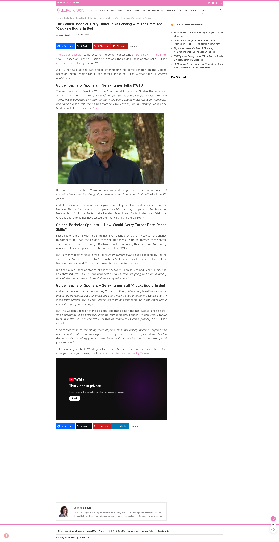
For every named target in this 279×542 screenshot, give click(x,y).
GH (112, 10)
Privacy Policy (147, 531)
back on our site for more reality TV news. (124, 353)
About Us (91, 531)
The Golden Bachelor (69, 54)
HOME (93, 10)
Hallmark (190, 10)
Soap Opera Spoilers (74, 531)
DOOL (129, 10)
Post (95, 108)
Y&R (137, 10)
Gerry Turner (64, 95)
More (203, 10)
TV (179, 10)
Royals (171, 10)
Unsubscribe (163, 531)
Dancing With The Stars (151, 54)
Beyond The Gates (153, 10)
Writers (102, 531)
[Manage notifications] (6, 535)
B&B (120, 10)
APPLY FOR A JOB (117, 531)
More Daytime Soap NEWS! (189, 24)
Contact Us (133, 531)
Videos (104, 10)
